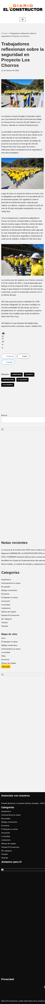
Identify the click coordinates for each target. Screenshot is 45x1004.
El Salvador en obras (9, 597)
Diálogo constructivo (9, 590)
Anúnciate (6, 667)
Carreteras (16, 374)
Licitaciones (5, 608)
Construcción (8, 379)
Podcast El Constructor (10, 615)
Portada (4, 33)
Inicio (3, 638)
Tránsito (4, 622)
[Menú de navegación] (23, 19)
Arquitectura (6, 580)
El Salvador (22, 379)
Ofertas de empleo (8, 612)
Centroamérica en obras (10, 583)
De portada (5, 587)
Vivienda (4, 626)
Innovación (5, 601)
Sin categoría (6, 619)
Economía (5, 594)
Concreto (29, 374)
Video (3, 656)
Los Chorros (7, 384)
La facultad (5, 605)
